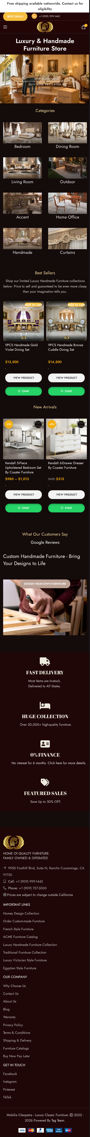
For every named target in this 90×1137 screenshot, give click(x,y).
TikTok (7, 1097)
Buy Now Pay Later (16, 1056)
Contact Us (10, 993)
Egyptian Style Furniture (19, 968)
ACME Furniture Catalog (20, 937)
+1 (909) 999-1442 (49, 16)
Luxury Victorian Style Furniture (25, 960)
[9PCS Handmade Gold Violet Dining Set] (23, 321)
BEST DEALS (15, 16)
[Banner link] (22, 140)
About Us (9, 1001)
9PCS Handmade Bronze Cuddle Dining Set (65, 347)
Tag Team (57, 1120)
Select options (38, 424)
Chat (25, 391)
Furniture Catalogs (16, 1048)
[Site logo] (45, 26)
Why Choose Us (14, 985)
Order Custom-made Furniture (24, 921)
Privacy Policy (13, 1025)
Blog (6, 1009)
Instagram (10, 1081)
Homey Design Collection (21, 913)
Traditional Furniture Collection (24, 952)
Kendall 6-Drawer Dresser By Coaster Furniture (66, 465)
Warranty (9, 1017)
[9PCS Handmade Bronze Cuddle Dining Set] (66, 321)
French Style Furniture (18, 929)
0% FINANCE (45, 754)
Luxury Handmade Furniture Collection (30, 944)
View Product (23, 378)
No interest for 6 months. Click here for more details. (49, 763)
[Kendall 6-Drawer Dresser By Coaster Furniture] (66, 439)
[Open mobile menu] (5, 27)
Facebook (10, 1073)
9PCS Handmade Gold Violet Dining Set (21, 347)
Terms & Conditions (16, 1032)
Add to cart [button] (33, 305)
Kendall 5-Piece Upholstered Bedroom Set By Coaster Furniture (23, 468)
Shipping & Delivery (17, 1040)
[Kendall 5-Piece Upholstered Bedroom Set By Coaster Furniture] (23, 439)
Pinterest (9, 1089)
